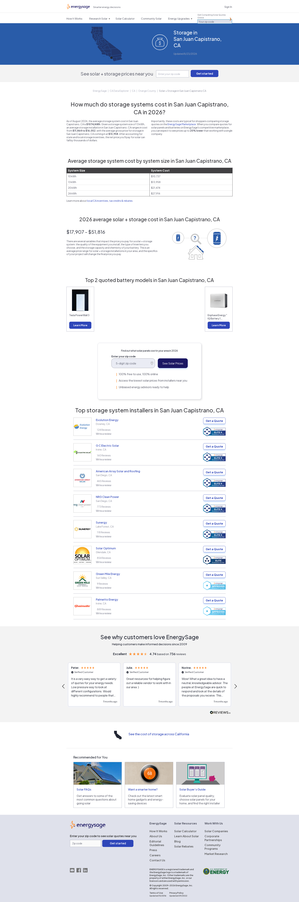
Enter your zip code (123, 356)
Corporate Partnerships (213, 838)
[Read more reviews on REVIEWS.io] (220, 713)
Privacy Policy (176, 893)
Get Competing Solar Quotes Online (211, 16)
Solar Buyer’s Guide (192, 789)
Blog (177, 841)
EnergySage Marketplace (181, 124)
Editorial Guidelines (157, 843)
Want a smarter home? (142, 789)
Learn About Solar (186, 836)
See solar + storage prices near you (117, 74)
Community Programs (213, 846)
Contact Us (157, 860)
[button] (63, 686)
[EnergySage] (87, 827)
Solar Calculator (185, 831)
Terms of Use (156, 893)
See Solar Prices (172, 363)
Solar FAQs (84, 789)
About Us (156, 836)
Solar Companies (216, 831)
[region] (149, 686)
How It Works (158, 831)
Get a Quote (214, 421)
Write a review (103, 433)
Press (153, 850)
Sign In (228, 6)
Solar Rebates (183, 846)
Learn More (80, 325)
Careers (155, 855)
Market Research (216, 854)
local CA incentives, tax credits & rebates (110, 200)
